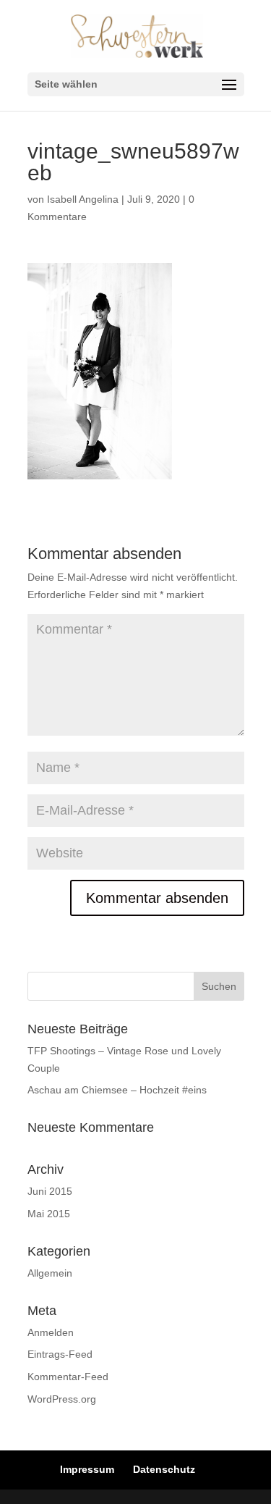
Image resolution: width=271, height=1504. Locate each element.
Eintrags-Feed (60, 1354)
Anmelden (50, 1332)
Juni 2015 (49, 1191)
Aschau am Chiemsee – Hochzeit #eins (117, 1090)
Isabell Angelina (83, 199)
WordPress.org (61, 1399)
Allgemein (49, 1273)
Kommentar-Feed (67, 1376)
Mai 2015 (48, 1213)
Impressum (87, 1469)
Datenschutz (164, 1469)
